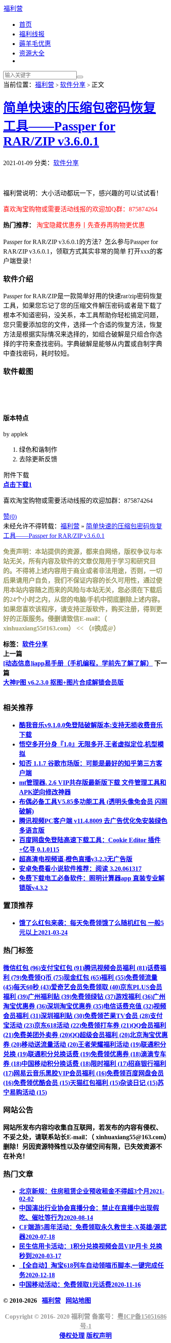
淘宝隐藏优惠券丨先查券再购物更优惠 (91, 225)
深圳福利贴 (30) (62, 1015)
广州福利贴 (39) (50, 996)
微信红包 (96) (22, 968)
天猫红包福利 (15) (95, 1082)
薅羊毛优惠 (35, 43)
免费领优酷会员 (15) (42, 1082)
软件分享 (73, 84)
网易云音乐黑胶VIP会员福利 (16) (60, 1073)
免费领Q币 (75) (42, 977)
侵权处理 (72, 1335)
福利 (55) (113, 977)
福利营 (13, 8)
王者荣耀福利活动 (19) (109, 1044)
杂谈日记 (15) (138, 1082)
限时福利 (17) (109, 1063)
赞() (10, 516)
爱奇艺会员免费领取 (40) (85, 987)
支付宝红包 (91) (62, 968)
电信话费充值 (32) (128, 1006)
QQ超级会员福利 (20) (100, 1035)
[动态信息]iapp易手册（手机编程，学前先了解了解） (78, 663)
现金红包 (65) (82, 977)
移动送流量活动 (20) (49, 1044)
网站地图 (78, 1300)
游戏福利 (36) (134, 996)
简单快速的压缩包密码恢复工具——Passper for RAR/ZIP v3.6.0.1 (79, 124)
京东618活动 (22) (57, 1025)
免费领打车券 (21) (106, 1025)
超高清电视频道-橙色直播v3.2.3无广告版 (75, 859)
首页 (25, 24)
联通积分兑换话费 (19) (59, 1054)
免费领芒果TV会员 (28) (117, 1015)
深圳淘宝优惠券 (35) (75, 1006)
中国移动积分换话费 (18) (56, 1063)
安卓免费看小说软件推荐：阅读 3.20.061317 (80, 868)
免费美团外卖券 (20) (42, 1035)
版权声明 (99, 1335)
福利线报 (32, 34)
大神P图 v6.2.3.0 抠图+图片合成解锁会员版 (63, 682)
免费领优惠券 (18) (116, 1054)
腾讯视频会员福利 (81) (115, 968)
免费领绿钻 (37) (93, 996)
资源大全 (32, 53)
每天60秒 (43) (32, 987)
